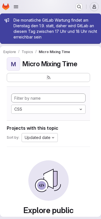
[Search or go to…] (79, 6)
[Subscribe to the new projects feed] (48, 77)
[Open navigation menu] (16, 6)
